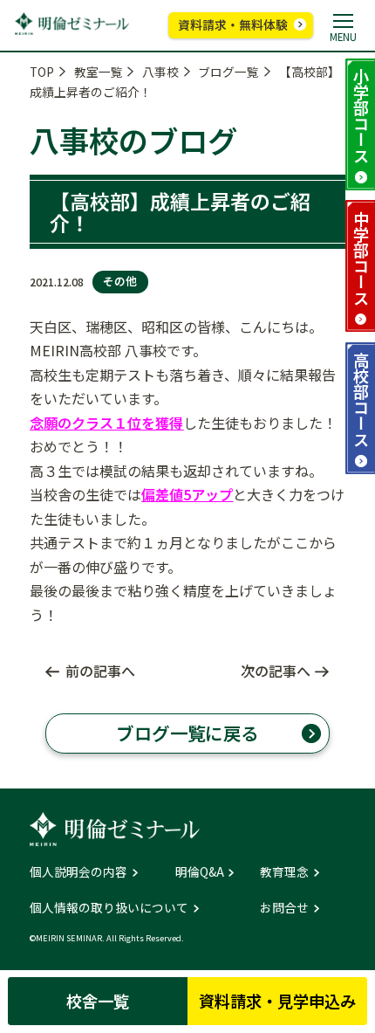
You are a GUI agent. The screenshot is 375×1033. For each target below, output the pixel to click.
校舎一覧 (97, 1000)
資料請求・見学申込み (277, 1000)
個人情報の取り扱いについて (109, 908)
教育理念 (284, 872)
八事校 (160, 71)
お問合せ (284, 908)
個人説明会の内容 (78, 872)
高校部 (361, 399)
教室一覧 (98, 71)
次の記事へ (275, 671)
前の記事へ (100, 671)
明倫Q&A (199, 872)
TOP (42, 71)
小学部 (361, 115)
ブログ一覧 (228, 71)
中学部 (361, 257)
